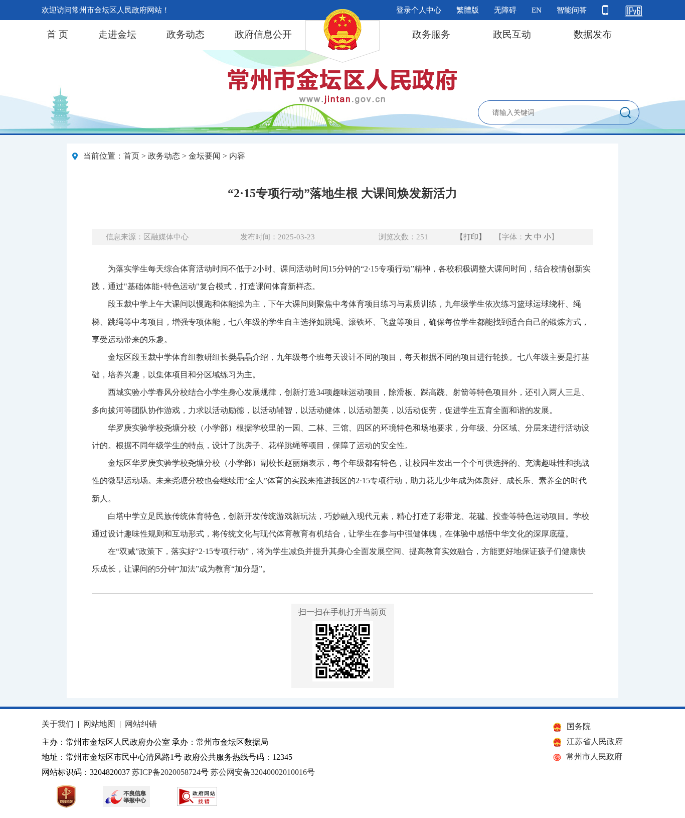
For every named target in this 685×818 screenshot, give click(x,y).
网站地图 (99, 724)
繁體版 (467, 10)
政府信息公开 (263, 34)
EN (537, 10)
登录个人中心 (418, 10)
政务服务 (431, 34)
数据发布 (593, 34)
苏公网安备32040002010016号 (263, 772)
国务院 (579, 726)
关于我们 (58, 724)
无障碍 (505, 10)
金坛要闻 (205, 156)
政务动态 (185, 34)
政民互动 (512, 34)
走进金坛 (117, 34)
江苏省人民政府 (595, 741)
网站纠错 (141, 724)
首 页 (57, 34)
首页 (131, 156)
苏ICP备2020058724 (166, 772)
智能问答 (572, 10)
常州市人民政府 (594, 756)
